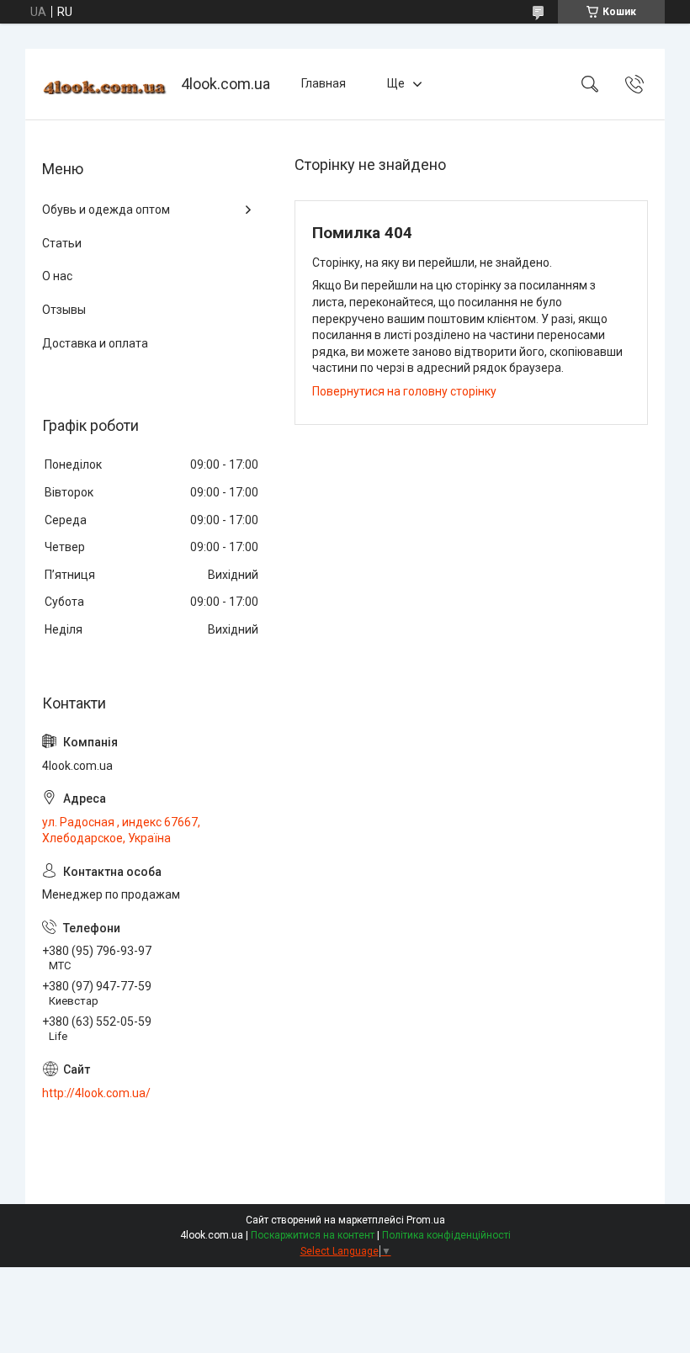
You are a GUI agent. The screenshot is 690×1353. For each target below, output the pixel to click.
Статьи (62, 243)
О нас (57, 276)
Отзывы (64, 309)
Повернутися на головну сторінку (404, 391)
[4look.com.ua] (105, 84)
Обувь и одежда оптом (106, 209)
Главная (323, 83)
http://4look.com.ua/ (96, 1093)
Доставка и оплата (95, 343)
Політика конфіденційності (446, 1235)
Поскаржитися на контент (312, 1235)
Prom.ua (425, 1220)
